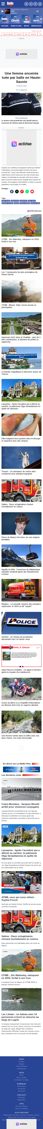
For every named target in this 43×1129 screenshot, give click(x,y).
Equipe (21, 1064)
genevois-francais (7, 203)
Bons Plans (16, 26)
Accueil (4, 26)
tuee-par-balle (35, 203)
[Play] (3, 11)
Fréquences (21, 1069)
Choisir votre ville (37, 31)
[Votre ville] (26, 4)
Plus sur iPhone (21, 1106)
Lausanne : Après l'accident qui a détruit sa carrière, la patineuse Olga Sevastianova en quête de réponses (21, 854)
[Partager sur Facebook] (11, 193)
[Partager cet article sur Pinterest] (21, 193)
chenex (16, 203)
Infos (26, 26)
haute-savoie (6, 201)
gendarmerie (15, 201)
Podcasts (21, 1097)
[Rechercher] (35, 4)
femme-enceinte (25, 203)
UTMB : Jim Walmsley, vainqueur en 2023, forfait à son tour (20, 976)
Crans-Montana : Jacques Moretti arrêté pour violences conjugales (20, 805)
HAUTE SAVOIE (8, 34)
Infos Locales (21, 1077)
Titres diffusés (21, 1066)
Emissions (21, 1089)
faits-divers (31, 201)
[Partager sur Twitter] (16, 193)
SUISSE (33, 34)
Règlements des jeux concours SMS (21, 1117)
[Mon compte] (40, 4)
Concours (21, 1091)
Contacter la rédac (21, 1080)
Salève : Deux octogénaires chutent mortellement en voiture (20, 937)
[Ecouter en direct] (31, 4)
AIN (26, 34)
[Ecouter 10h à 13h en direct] (21, 769)
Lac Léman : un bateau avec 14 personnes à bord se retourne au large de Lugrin (20, 1017)
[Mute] (37, 11)
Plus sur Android (21, 1109)
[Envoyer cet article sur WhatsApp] (26, 193)
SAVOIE (19, 34)
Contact (21, 1061)
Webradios (36, 26)
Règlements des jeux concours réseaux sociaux (21, 1115)
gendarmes (23, 201)
